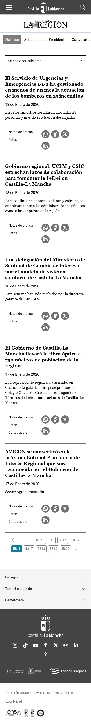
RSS (45, 653)
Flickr (66, 645)
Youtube (35, 645)
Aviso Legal (42, 692)
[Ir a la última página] (45, 557)
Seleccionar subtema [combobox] (24, 61)
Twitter (56, 645)
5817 (29, 549)
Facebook (45, 645)
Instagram (15, 645)
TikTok (25, 645)
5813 (50, 540)
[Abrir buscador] (82, 7)
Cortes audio (17, 433)
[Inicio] (45, 626)
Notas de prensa (20, 132)
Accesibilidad (13, 701)
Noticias (12, 39)
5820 (66, 549)
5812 (38, 540)
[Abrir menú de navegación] (8, 7)
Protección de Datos (18, 692)
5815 (75, 540)
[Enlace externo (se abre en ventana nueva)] (32, 713)
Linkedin (76, 645)
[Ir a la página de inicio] (46, 7)
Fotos (12, 140)
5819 (53, 549)
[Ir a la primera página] (17, 540)
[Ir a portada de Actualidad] (45, 24)
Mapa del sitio (64, 692)
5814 (62, 540)
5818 (41, 549)
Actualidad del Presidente (45, 39)
